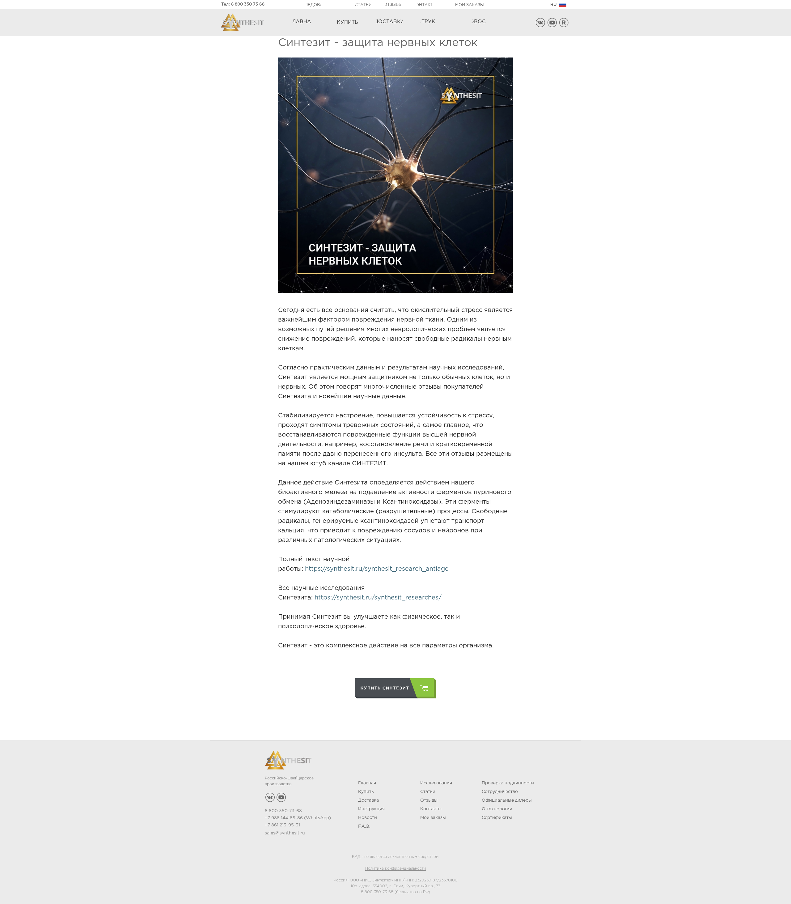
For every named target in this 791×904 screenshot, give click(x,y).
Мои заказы (433, 818)
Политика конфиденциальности (395, 868)
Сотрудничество (500, 792)
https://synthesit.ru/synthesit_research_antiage (377, 569)
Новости (367, 818)
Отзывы (429, 800)
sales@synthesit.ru (285, 833)
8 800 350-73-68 (377, 892)
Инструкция (371, 809)
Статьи (427, 792)
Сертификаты (497, 818)
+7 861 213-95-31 (282, 825)
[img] (562, 4)
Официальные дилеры (507, 800)
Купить (366, 792)
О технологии (497, 809)
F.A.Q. (364, 826)
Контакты (431, 809)
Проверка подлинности (508, 783)
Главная (367, 783)
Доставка (368, 800)
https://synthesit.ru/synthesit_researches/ (378, 597)
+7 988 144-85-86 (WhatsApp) (298, 818)
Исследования (436, 783)
